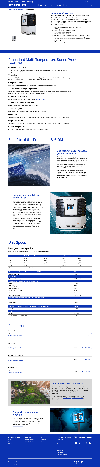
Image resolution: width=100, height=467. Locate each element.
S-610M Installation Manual (15, 360)
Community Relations (62, 454)
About (52, 5)
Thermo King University (30, 441)
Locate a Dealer (62, 5)
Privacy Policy (10, 461)
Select (13, 38)
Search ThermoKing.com (30, 439)
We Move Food (11, 446)
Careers (42, 441)
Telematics (10, 443)
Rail (46, 5)
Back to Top (86, 1)
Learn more (60, 179)
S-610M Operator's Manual (15, 335)
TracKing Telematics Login (30, 443)
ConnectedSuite (61, 450)
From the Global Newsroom (64, 437)
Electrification (60, 439)
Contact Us (84, 5)
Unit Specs (22, 1)
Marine (58, 448)
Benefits (16, 1)
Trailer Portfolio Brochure (15, 372)
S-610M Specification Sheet (15, 348)
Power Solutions (60, 452)
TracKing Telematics (40, 99)
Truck (58, 443)
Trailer (58, 441)
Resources (29, 1)
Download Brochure (57, 46)
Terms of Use (16, 461)
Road (40, 5)
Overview (10, 1)
